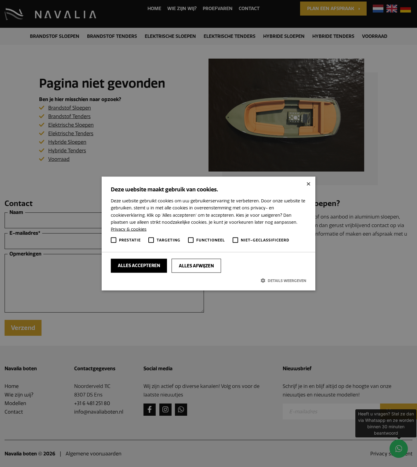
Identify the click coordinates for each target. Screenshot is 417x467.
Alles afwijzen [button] (196, 266)
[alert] (208, 233)
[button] (208, 280)
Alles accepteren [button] (139, 265)
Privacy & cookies (129, 229)
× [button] (308, 183)
